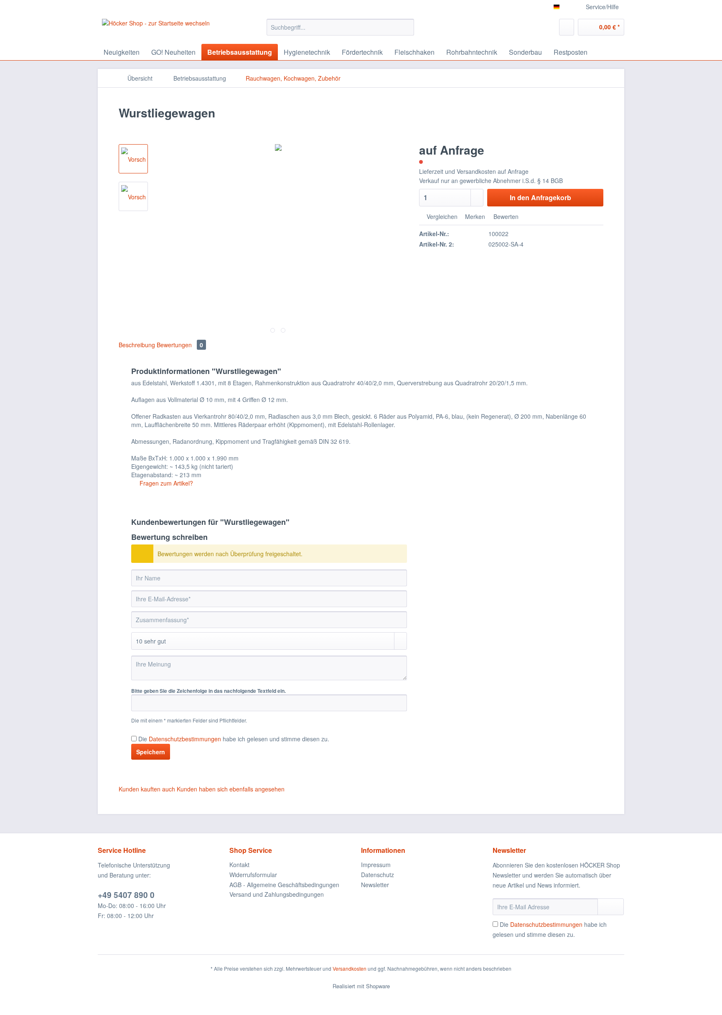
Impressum (376, 864)
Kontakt (239, 864)
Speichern (150, 752)
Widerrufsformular (253, 874)
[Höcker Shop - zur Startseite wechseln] (156, 29)
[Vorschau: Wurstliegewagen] (133, 158)
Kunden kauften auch (147, 789)
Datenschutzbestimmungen (185, 739)
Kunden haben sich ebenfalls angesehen (231, 789)
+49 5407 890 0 (126, 895)
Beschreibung (137, 345)
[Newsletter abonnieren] (610, 906)
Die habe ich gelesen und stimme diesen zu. (233, 739)
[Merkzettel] (566, 27)
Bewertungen (180, 345)
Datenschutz (377, 874)
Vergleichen (441, 216)
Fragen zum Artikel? (165, 483)
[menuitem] (340, 31)
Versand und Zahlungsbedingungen (276, 894)
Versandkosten (349, 968)
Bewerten (505, 216)
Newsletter (375, 884)
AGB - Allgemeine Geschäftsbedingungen (284, 884)
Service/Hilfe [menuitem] (602, 7)
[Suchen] (406, 27)
